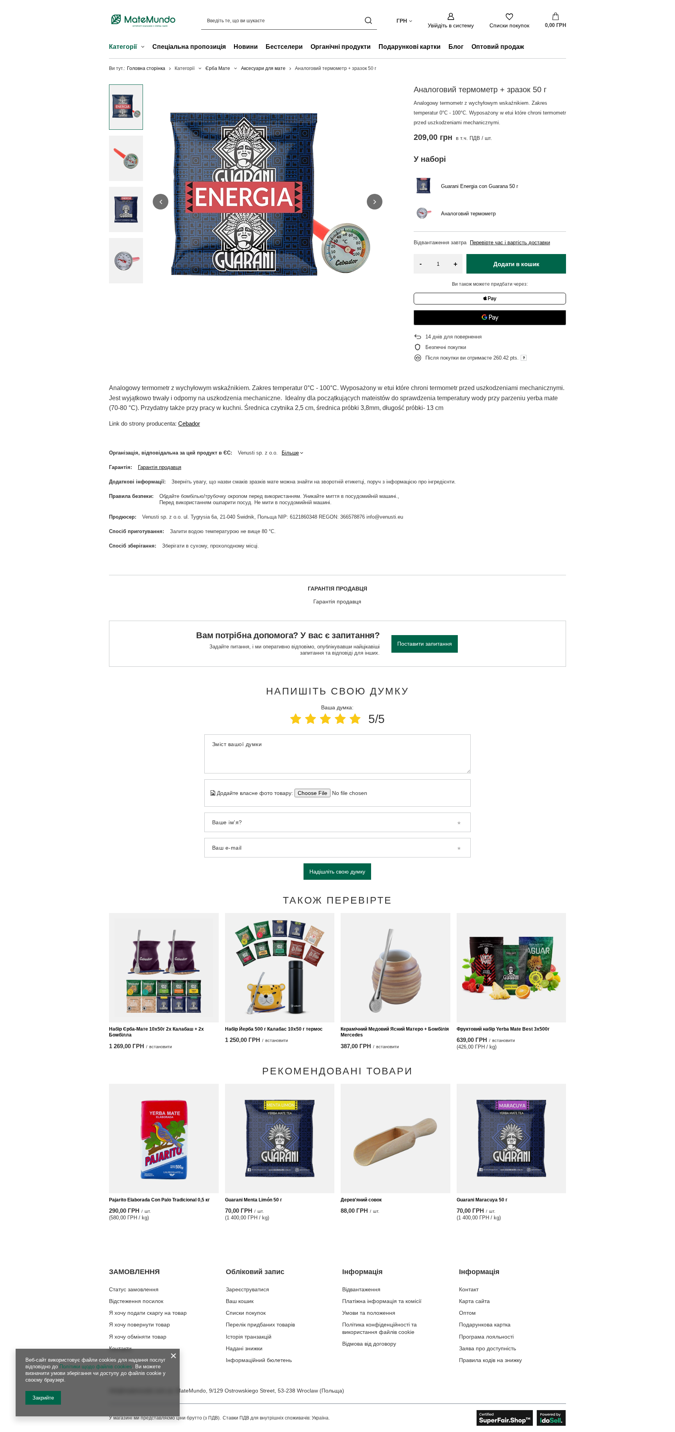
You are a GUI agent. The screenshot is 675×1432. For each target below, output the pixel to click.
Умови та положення (368, 1313)
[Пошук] (368, 20)
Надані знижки (244, 1348)
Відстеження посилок (136, 1301)
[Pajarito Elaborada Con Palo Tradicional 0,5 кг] (164, 1138)
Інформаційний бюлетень (259, 1360)
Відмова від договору (369, 1344)
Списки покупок (246, 1313)
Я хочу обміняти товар (137, 1337)
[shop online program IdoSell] (521, 1418)
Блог (456, 46)
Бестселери (284, 46)
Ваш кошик (240, 1301)
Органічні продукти (341, 46)
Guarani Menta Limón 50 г (253, 1200)
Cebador (189, 423)
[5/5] (355, 719)
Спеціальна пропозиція (189, 46)
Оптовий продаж (497, 46)
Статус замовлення (134, 1289)
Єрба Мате (217, 68)
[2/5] (310, 719)
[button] (160, 201)
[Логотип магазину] (143, 20)
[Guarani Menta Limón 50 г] (280, 1138)
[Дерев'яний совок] (395, 1138)
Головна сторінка (146, 68)
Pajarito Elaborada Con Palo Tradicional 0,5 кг (159, 1200)
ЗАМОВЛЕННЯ (134, 1272)
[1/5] (295, 719)
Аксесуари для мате (263, 68)
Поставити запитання (424, 644)
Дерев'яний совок (361, 1200)
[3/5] (325, 719)
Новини (246, 46)
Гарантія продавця (159, 467)
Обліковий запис (255, 1272)
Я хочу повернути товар (139, 1324)
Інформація (362, 1272)
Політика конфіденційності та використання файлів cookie (379, 1328)
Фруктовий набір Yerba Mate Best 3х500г (503, 1029)
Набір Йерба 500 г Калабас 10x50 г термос (274, 1029)
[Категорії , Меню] (144, 48)
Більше (290, 453)
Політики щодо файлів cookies (95, 1366)
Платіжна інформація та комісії (381, 1301)
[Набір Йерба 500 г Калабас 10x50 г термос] (280, 967)
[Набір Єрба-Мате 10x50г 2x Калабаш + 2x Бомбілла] (164, 967)
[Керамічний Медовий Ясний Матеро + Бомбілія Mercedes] (395, 967)
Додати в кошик (516, 264)
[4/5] (340, 719)
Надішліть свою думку (337, 871)
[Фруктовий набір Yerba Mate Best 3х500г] (511, 967)
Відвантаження (361, 1289)
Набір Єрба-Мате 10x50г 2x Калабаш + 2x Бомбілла (156, 1032)
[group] (267, 201)
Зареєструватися (247, 1289)
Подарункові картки (410, 46)
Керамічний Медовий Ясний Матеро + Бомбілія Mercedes (395, 1032)
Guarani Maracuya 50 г (482, 1200)
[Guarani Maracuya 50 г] (511, 1138)
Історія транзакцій (248, 1337)
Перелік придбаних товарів (260, 1324)
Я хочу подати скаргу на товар (148, 1313)
